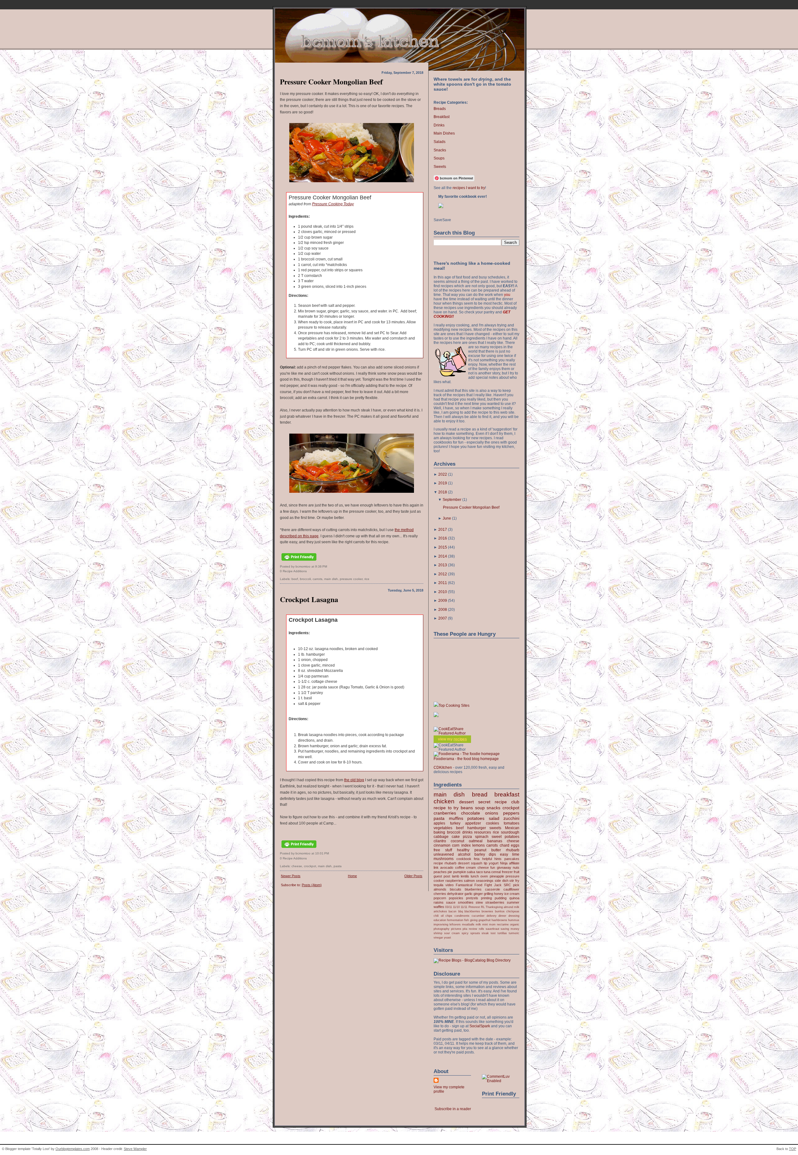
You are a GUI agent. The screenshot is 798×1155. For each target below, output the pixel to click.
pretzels (472, 898)
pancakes (511, 859)
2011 (442, 583)
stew (479, 902)
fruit (516, 872)
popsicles (456, 898)
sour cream (452, 933)
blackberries (472, 911)
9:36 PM (321, 566)
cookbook (463, 859)
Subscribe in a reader (453, 1109)
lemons (478, 845)
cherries (440, 894)
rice (366, 579)
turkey (455, 823)
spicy (465, 933)
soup (480, 807)
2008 (442, 609)
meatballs (468, 924)
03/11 (448, 907)
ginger (478, 894)
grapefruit (484, 920)
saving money (510, 928)
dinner (502, 915)
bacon (452, 911)
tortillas (502, 933)
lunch (475, 876)
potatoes (475, 818)
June (447, 518)
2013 (442, 565)
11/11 (464, 907)
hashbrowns (499, 920)
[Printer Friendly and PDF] (299, 561)
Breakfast (441, 117)
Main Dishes (444, 133)
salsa (471, 872)
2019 (442, 483)
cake (456, 836)
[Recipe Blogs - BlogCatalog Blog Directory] (472, 960)
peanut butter (487, 850)
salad (494, 818)
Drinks (439, 125)
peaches (440, 872)
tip (485, 863)
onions (491, 812)
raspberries (454, 880)
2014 (442, 556)
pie (450, 872)
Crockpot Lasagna (309, 599)
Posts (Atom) (312, 885)
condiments (461, 915)
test (493, 933)
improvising (441, 924)
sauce (450, 902)
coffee (459, 867)
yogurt (493, 863)
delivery (492, 915)
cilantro (440, 841)
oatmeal (476, 841)
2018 (442, 492)
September (452, 499)
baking (439, 832)
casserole (492, 889)
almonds (440, 889)
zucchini (511, 818)
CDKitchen (443, 767)
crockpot (310, 866)
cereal (496, 872)
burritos (500, 911)
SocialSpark (479, 1026)
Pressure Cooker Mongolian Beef (331, 81)
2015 (442, 547)
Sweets (440, 166)
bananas (494, 841)
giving (474, 920)
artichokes (440, 911)
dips (492, 854)
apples (439, 823)
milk (478, 924)
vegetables (443, 828)
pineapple (497, 876)
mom (492, 924)
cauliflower (511, 889)
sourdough (510, 832)
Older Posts (413, 876)
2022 (442, 474)
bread (480, 794)
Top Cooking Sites (454, 705)
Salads (439, 142)
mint (485, 924)
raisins (439, 902)
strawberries (494, 902)
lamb (455, 876)
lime (515, 854)
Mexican (512, 828)
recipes (460, 739)
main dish (331, 579)
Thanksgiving (494, 907)
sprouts (475, 933)
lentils (465, 876)
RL (483, 907)
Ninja (503, 863)
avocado (446, 867)
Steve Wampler (135, 1149)
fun (492, 867)
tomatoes (511, 823)
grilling (488, 894)
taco (479, 872)
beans (467, 807)
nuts (516, 867)
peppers (511, 812)
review (473, 928)
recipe (438, 863)
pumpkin (459, 872)
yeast (447, 937)
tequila (438, 885)
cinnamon (442, 845)
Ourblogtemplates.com (72, 1149)
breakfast (506, 794)
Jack (498, 885)
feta (476, 859)
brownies (487, 911)
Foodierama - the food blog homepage (466, 759)
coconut (457, 841)
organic (514, 924)
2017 (442, 529)
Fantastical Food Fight (474, 885)
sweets (495, 828)
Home (352, 876)
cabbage (441, 836)
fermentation (455, 920)
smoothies (466, 902)
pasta (338, 866)
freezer (507, 872)
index (466, 845)
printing (486, 898)
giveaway (504, 867)
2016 (442, 538)
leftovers (455, 924)
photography (441, 928)
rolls (481, 928)
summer (513, 902)
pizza (467, 836)
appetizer (473, 823)
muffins (456, 818)
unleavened (444, 854)
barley (479, 854)
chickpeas (512, 911)
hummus (513, 920)
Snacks (440, 150)
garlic (468, 894)
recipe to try (446, 807)
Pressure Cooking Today (333, 204)
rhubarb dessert (457, 863)
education (440, 920)
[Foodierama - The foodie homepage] (467, 754)
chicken (444, 801)
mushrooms (444, 859)
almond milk (511, 907)
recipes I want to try (469, 188)
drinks (467, 832)
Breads (440, 109)
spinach (481, 836)
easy (504, 854)
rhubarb (512, 850)
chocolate (470, 812)
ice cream (511, 894)
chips (448, 915)
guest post (442, 876)
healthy (463, 850)
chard (504, 845)
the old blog (354, 780)
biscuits (455, 889)
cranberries (445, 812)
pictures (456, 928)
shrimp (438, 933)
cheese (296, 866)
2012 (442, 574)
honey (498, 894)
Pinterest (474, 907)
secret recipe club (498, 801)
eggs (515, 845)
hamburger (476, 828)
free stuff (443, 850)
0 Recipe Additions (293, 571)
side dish (501, 880)
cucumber (478, 915)
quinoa (514, 898)
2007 (442, 618)
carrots (317, 579)
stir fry (514, 880)
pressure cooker (351, 579)
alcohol (464, 854)
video (449, 885)
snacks (493, 807)
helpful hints (492, 859)
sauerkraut (492, 928)
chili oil (439, 915)
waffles (439, 907)
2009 (442, 600)
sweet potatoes (505, 836)
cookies (492, 823)
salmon (469, 880)
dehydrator (455, 894)
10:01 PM (322, 853)
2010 (442, 592)
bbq (460, 911)
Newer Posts (290, 876)
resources (482, 832)
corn (455, 845)
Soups (439, 158)
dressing (513, 915)
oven (484, 876)
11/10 (456, 907)
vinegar (438, 937)
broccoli (305, 579)
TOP (792, 1149)
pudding (501, 898)
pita (465, 928)
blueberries (473, 889)
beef (294, 579)
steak (485, 933)
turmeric (514, 933)
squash (476, 863)
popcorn (440, 898)
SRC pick (511, 885)
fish (466, 920)
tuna (487, 872)
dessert (466, 801)
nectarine (503, 924)
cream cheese (477, 867)
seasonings (484, 880)
